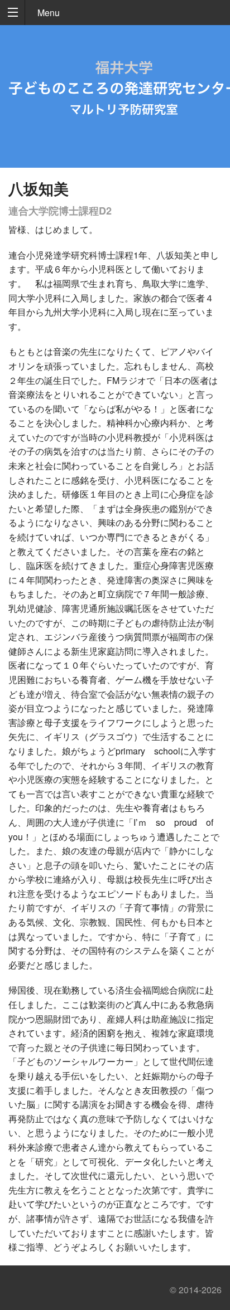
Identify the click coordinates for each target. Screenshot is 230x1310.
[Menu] (12, 12)
